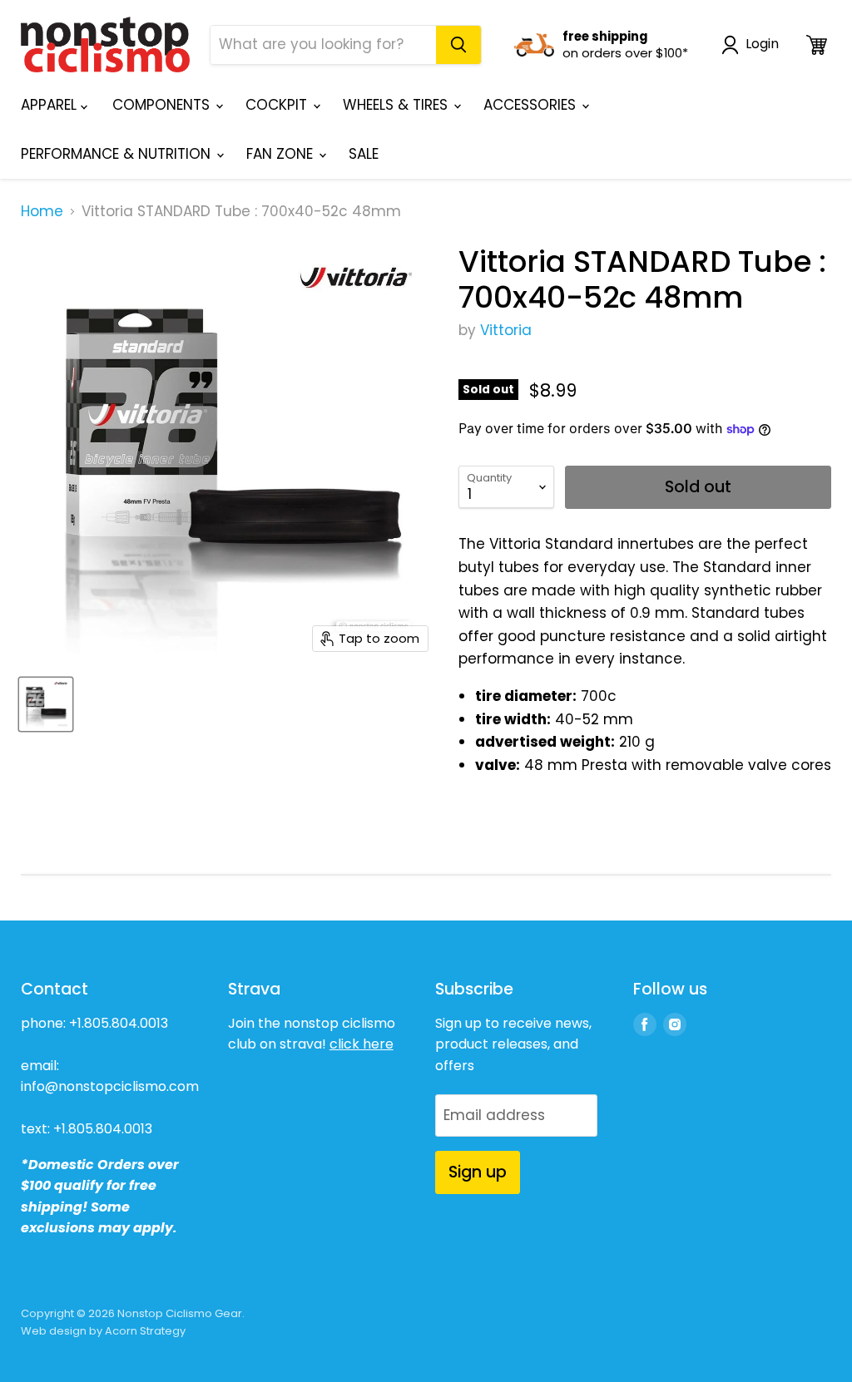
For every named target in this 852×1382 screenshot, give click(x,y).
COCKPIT (278, 105)
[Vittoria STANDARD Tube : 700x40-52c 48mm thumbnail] (45, 704)
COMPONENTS (163, 105)
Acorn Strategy (145, 1331)
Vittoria (506, 330)
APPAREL (51, 105)
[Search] (458, 45)
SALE (364, 154)
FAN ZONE (281, 154)
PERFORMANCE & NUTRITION (118, 154)
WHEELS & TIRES (397, 105)
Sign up (477, 1172)
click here (361, 1044)
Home (42, 212)
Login (762, 44)
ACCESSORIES (531, 105)
